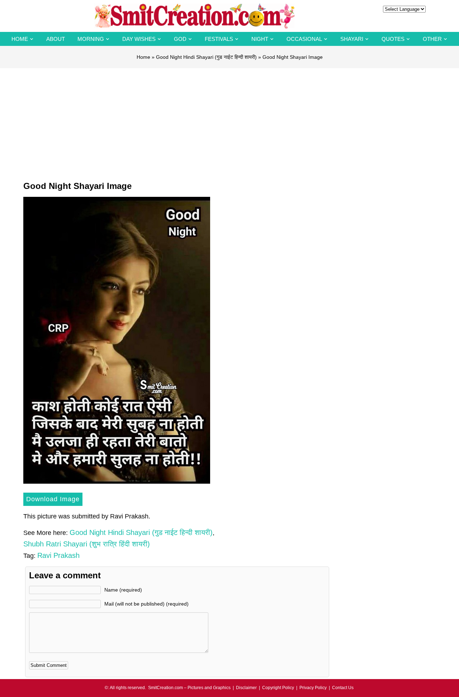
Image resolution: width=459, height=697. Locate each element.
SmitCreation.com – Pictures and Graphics (189, 687)
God (180, 39)
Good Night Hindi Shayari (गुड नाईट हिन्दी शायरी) (206, 57)
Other (432, 39)
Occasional (304, 39)
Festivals (219, 39)
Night (259, 39)
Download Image (53, 499)
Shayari (351, 39)
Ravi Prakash (58, 555)
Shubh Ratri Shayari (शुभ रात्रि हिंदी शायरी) (86, 544)
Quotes (393, 39)
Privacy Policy (313, 687)
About (55, 39)
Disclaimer (246, 687)
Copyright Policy (278, 687)
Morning (90, 39)
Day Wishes (139, 39)
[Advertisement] (229, 122)
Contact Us (343, 687)
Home (19, 39)
